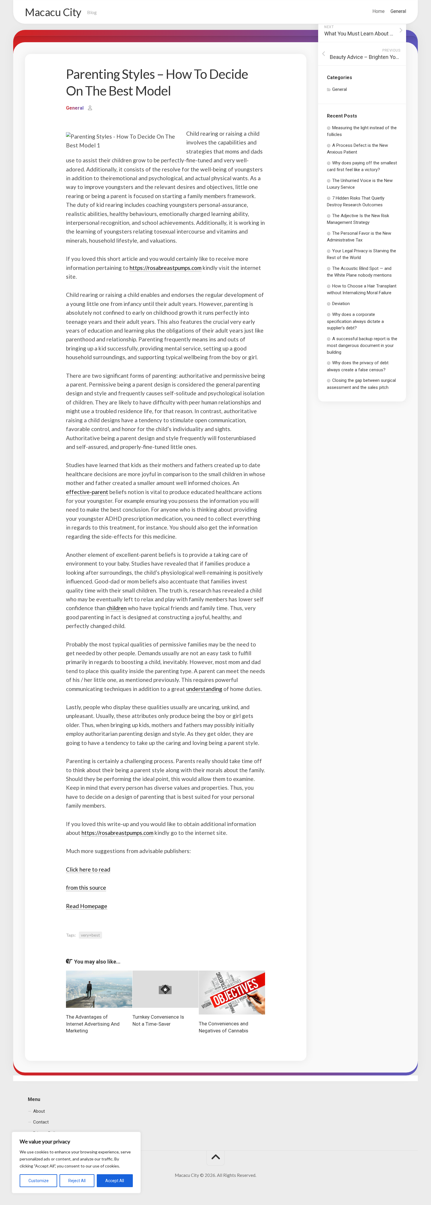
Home (378, 11)
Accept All (114, 1180)
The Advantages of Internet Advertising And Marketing (93, 1024)
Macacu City (53, 12)
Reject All (77, 1180)
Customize (38, 1180)
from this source (86, 887)
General (398, 11)
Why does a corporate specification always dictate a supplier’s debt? (355, 321)
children (117, 608)
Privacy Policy (46, 1133)
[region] (76, 1162)
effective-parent (87, 492)
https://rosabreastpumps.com (165, 267)
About (39, 1111)
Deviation (341, 303)
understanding (204, 688)
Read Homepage (86, 906)
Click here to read (88, 869)
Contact (41, 1122)
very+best (90, 934)
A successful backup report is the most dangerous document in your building (362, 345)
